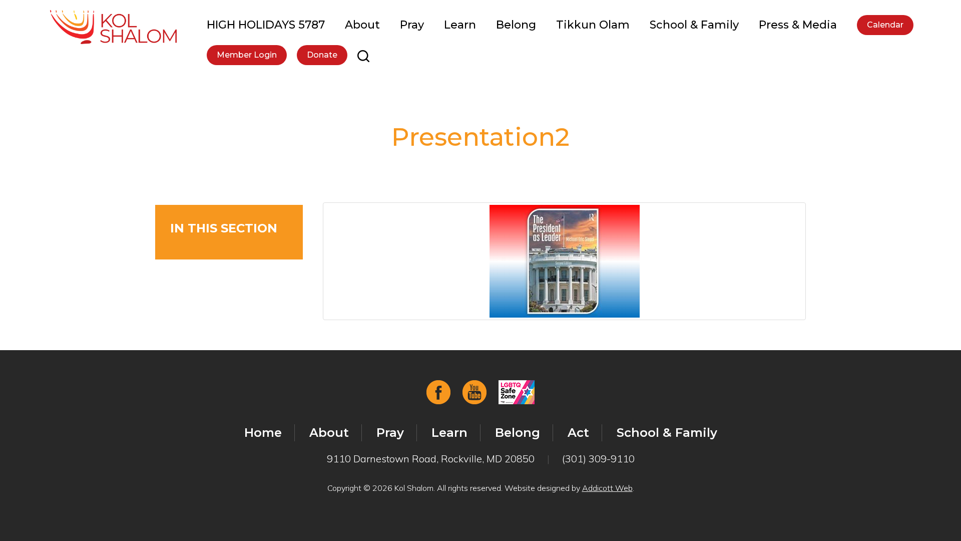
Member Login (247, 55)
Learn (460, 25)
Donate (322, 55)
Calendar (885, 25)
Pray (412, 25)
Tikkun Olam (593, 25)
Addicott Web (607, 488)
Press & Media (798, 25)
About (362, 25)
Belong (516, 25)
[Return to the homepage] (113, 27)
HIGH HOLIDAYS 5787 (266, 25)
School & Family (694, 25)
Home (263, 432)
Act (578, 432)
